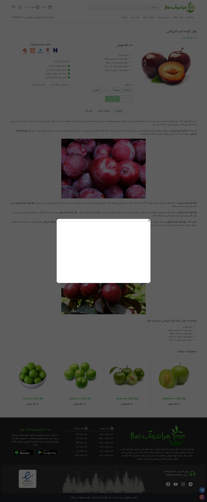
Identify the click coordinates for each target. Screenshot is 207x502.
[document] (103, 251)
